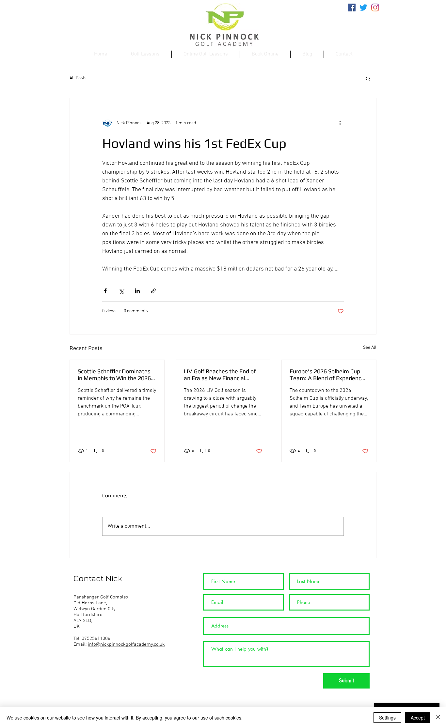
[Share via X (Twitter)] (121, 291)
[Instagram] (375, 7)
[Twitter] (363, 7)
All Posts (78, 78)
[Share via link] (153, 291)
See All (369, 347)
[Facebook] (352, 7)
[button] (368, 78)
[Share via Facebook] (105, 291)
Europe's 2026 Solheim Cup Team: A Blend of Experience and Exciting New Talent (327, 374)
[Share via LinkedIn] (137, 291)
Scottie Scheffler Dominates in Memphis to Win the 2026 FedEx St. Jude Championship (116, 374)
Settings (387, 717)
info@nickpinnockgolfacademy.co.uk (126, 644)
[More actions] (340, 123)
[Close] (438, 717)
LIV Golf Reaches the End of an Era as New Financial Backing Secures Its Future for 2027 (223, 374)
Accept (418, 717)
